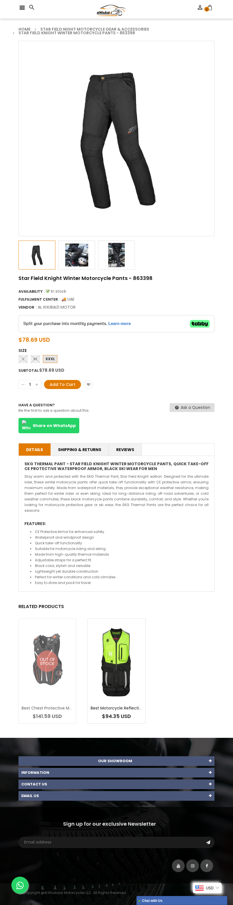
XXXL (50, 359)
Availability (30, 291)
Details (34, 449)
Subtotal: (28, 370)
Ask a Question (195, 407)
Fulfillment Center (38, 299)
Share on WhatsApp (54, 425)
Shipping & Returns (79, 449)
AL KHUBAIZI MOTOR (57, 307)
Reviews (125, 449)
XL (35, 359)
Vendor (26, 307)
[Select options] (125, 679)
